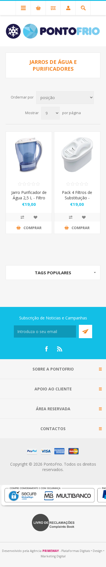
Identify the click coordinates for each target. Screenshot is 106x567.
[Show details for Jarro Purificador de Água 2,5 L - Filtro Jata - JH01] (29, 155)
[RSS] (59, 348)
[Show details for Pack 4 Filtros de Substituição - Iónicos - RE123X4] (77, 155)
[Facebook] (46, 348)
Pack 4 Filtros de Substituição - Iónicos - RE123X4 (77, 198)
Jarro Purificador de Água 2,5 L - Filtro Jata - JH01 (29, 198)
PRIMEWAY (50, 551)
